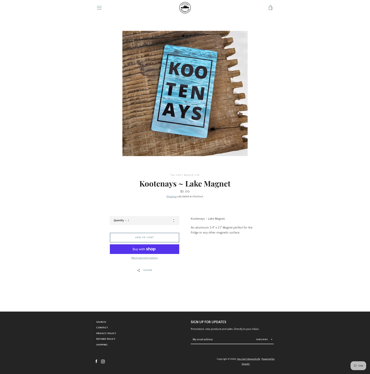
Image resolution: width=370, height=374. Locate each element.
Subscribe (262, 340)
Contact (102, 327)
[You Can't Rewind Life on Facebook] (96, 361)
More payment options (144, 258)
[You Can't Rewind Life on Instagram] (103, 361)
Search (101, 322)
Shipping (171, 196)
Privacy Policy (106, 333)
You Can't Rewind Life (248, 359)
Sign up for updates (208, 322)
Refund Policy (105, 339)
